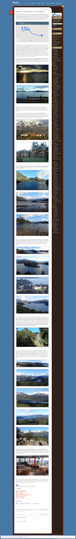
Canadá (54, 91)
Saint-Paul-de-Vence (57, 159)
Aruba (54, 62)
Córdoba (55, 109)
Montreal (55, 92)
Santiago (55, 99)
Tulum (55, 202)
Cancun (55, 198)
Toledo (55, 119)
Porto (55, 216)
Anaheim (55, 123)
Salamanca (56, 115)
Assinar (55, 25)
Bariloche (33, 509)
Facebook (55, 29)
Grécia (54, 161)
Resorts (54, 222)
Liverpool (55, 171)
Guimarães (55, 213)
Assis (55, 175)
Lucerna (55, 230)
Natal (55, 84)
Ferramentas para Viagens (57, 140)
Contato (47, 3)
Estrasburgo (56, 144)
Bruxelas (55, 69)
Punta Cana (56, 220)
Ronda (55, 113)
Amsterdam (56, 168)
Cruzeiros (54, 105)
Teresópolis (56, 89)
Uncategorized (55, 232)
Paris (55, 156)
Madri (55, 112)
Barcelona (55, 108)
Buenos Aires (56, 59)
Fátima (55, 212)
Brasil (26, 3)
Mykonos (55, 164)
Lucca (55, 181)
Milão (55, 182)
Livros (54, 195)
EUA (53, 122)
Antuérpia (55, 66)
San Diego (55, 136)
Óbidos (55, 209)
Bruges (55, 67)
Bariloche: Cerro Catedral (45, 514)
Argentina (31, 509)
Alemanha (54, 49)
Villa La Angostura (57, 60)
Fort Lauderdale (56, 129)
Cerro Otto (21, 320)
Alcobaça (55, 208)
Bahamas (54, 63)
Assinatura (55, 18)
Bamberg (55, 50)
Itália (53, 173)
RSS (62, 6)
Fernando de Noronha (57, 74)
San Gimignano (56, 188)
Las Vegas (55, 130)
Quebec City (56, 95)
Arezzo (55, 174)
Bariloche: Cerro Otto (19, 514)
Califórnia (55, 126)
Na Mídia (43, 3)
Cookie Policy (20, 537)
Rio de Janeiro (56, 88)
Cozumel (55, 199)
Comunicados (55, 104)
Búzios (55, 73)
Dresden (55, 53)
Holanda (54, 167)
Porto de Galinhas (57, 85)
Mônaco (55, 152)
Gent (55, 70)
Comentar (45, 528)
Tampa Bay (56, 137)
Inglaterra (54, 170)
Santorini (55, 165)
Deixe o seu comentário (45, 509)
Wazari (16, 2)
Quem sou (52, 3)
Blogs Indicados (59, 3)
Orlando (55, 134)
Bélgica (54, 65)
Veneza (55, 192)
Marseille (55, 150)
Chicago (55, 127)
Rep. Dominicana (55, 219)
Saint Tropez (56, 157)
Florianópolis (56, 77)
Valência (55, 120)
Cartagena (55, 102)
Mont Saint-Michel (55, 35)
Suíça (54, 226)
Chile (53, 98)
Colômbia (54, 101)
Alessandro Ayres (22, 509)
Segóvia (55, 116)
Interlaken (55, 229)
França (54, 143)
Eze (54, 145)
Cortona (55, 178)
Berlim (55, 52)
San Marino (56, 189)
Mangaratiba (56, 81)
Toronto (55, 96)
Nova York (55, 133)
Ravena (55, 185)
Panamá (54, 205)
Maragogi (55, 82)
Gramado (55, 78)
